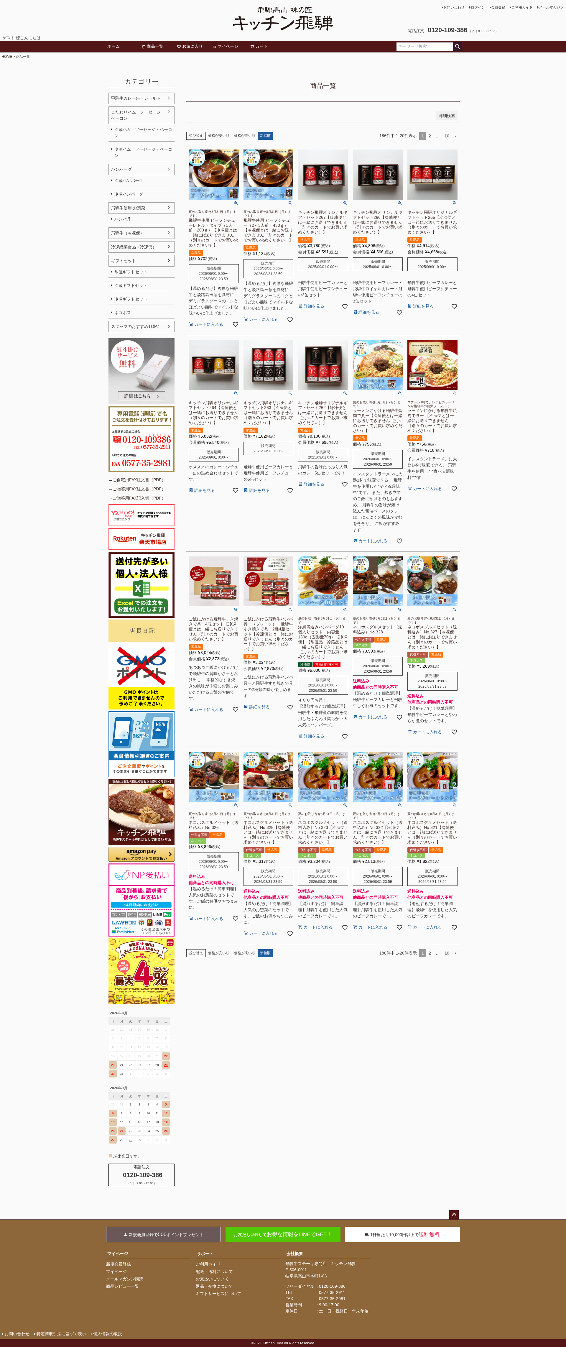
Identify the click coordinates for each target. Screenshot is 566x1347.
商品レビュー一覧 (122, 1286)
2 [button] (430, 136)
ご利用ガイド (522, 7)
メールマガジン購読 (124, 1279)
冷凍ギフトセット (130, 299)
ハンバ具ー (124, 219)
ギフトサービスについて (218, 1293)
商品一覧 (155, 46)
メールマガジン (551, 7)
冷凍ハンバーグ (128, 194)
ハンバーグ (121, 169)
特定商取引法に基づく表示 (61, 1333)
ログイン (478, 7)
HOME (6, 57)
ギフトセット (123, 260)
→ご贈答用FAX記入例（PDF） (137, 498)
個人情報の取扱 (107, 1333)
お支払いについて (212, 1279)
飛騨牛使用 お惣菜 (128, 208)
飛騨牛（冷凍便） (127, 233)
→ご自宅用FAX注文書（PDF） (137, 479)
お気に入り (192, 46)
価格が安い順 (218, 136)
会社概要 (295, 1253)
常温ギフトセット (130, 272)
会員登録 (498, 7)
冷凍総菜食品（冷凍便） (134, 246)
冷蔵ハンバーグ (128, 180)
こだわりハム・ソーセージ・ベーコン (138, 115)
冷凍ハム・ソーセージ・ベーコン (143, 152)
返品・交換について (214, 1286)
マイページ (228, 46)
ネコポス (122, 312)
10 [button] (447, 136)
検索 (457, 46)
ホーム (113, 46)
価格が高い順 (244, 136)
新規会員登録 (118, 1264)
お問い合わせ (454, 7)
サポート (205, 1253)
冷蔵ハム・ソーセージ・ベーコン (143, 132)
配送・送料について (214, 1271)
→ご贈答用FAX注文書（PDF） (137, 489)
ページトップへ (454, 1215)
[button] (456, 136)
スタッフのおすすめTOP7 (135, 326)
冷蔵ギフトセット (130, 285)
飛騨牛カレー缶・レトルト (136, 98)
